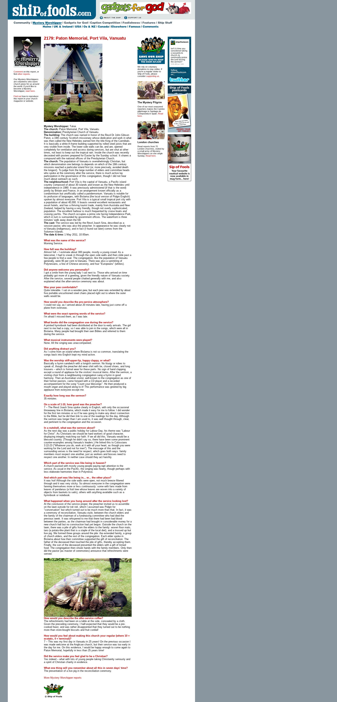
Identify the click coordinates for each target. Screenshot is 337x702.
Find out (17, 96)
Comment (18, 71)
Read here (151, 156)
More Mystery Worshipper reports (63, 677)
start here (30, 91)
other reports (24, 74)
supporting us (152, 76)
